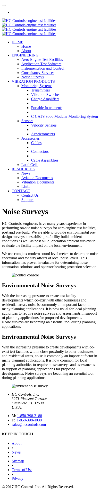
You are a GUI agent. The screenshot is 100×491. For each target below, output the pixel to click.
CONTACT (21, 191)
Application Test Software (41, 64)
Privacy (17, 478)
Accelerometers (43, 134)
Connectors (40, 151)
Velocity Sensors (44, 125)
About (26, 51)
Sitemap (18, 461)
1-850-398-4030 (29, 420)
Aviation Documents (37, 178)
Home (26, 46)
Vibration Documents (37, 182)
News (25, 173)
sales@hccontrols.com (29, 424)
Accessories (30, 138)
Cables (36, 143)
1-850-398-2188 (29, 416)
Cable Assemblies (44, 160)
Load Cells (29, 165)
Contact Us (30, 195)
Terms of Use (22, 470)
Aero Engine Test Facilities (42, 59)
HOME (17, 42)
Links (25, 186)
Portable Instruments (46, 108)
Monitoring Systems (36, 86)
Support (27, 200)
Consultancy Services (37, 73)
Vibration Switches (45, 94)
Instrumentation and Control (42, 68)
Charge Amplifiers (45, 99)
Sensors (27, 121)
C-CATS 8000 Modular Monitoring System (64, 116)
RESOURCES (23, 169)
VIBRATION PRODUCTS (33, 81)
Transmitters (40, 90)
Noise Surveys (32, 77)
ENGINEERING (25, 55)
